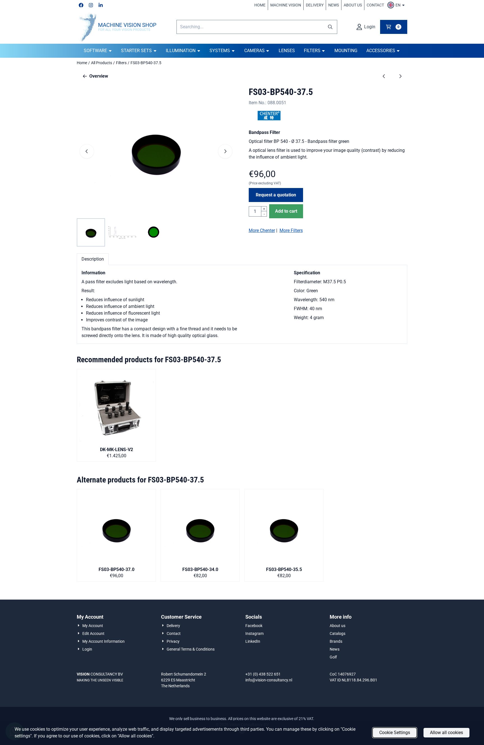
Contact (375, 5)
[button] (396, 5)
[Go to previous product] (384, 76)
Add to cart (286, 211)
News (333, 5)
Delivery (315, 5)
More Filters (291, 230)
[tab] (93, 259)
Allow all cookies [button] (446, 732)
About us (353, 5)
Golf (333, 657)
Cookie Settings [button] (394, 732)
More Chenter (262, 230)
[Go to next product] (400, 76)
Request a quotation (276, 195)
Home (260, 5)
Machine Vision (285, 5)
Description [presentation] (93, 259)
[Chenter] (269, 119)
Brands (336, 641)
